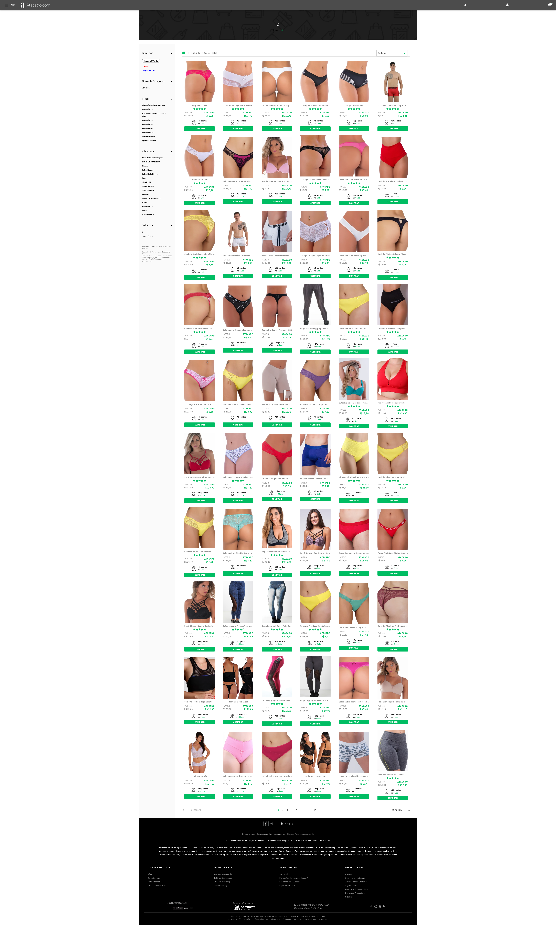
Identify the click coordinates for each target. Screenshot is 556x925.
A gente (348, 874)
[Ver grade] (183, 53)
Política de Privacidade (355, 893)
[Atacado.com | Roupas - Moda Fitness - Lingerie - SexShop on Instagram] (376, 906)
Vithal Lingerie (148, 214)
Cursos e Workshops (223, 881)
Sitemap (349, 896)
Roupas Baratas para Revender (304, 840)
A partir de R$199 (149, 140)
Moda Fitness (261, 840)
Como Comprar (154, 878)
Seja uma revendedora (355, 878)
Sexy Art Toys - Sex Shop (151, 198)
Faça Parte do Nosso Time (356, 889)
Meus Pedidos (154, 881)
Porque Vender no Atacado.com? (293, 878)
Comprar (199, 128)
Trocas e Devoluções (157, 885)
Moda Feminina (274, 840)
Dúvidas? (151, 874)
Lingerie (285, 840)
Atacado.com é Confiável (356, 881)
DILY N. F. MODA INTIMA (151, 162)
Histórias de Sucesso (223, 878)
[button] (199, 109)
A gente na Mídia (352, 885)
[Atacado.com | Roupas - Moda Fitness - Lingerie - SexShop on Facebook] (372, 906)
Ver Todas (146, 87)
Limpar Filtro (147, 236)
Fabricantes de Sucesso (289, 881)
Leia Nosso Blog (220, 885)
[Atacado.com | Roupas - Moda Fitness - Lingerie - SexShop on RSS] (385, 906)
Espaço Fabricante (287, 885)
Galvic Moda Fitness (150, 174)
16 (315, 810)
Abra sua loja (284, 874)
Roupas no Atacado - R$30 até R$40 (153, 114)
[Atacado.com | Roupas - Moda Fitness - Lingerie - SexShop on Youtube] (380, 906)
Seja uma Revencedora (224, 874)
